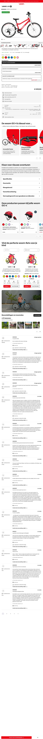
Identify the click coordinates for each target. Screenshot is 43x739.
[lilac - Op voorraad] (9, 224)
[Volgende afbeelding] (40, 331)
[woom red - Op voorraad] (6, 57)
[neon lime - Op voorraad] (3, 57)
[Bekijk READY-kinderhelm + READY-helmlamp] (18, 232)
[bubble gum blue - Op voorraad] (40, 224)
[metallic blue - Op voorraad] (11, 57)
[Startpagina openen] (21, 4)
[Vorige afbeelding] (37, 331)
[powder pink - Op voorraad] (17, 57)
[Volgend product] (40, 236)
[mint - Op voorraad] (6, 224)
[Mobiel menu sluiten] (37, 737)
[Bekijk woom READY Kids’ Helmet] (36, 232)
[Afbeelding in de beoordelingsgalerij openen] (5, 325)
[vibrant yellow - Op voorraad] (14, 57)
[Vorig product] (37, 236)
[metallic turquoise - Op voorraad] (9, 57)
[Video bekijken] (21, 301)
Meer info (40, 42)
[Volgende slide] (40, 158)
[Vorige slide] (37, 158)
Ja (26, 349)
